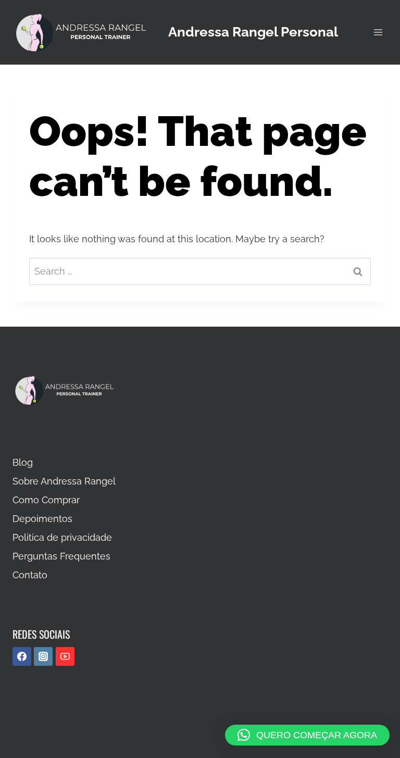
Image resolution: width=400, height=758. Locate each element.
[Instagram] (43, 656)
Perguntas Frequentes (61, 556)
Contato (29, 574)
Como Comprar (46, 499)
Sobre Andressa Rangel (64, 481)
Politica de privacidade (62, 537)
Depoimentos (42, 518)
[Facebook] (21, 656)
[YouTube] (65, 656)
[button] (307, 735)
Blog (22, 462)
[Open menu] (378, 32)
